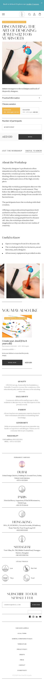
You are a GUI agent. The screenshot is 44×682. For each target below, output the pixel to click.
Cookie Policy (22, 670)
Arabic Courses (32, 4)
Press (22, 660)
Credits (22, 654)
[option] (23, 281)
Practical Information (11, 98)
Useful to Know (33, 151)
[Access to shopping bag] (40, 14)
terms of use (22, 644)
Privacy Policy (22, 649)
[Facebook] (30, 616)
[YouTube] (40, 616)
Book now (12, 362)
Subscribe (36, 604)
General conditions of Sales (22, 638)
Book (30, 137)
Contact (22, 665)
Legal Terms (22, 633)
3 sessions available (8, 349)
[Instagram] (33, 616)
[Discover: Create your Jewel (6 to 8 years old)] (17, 326)
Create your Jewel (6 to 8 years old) (14, 342)
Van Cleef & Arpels (22, 628)
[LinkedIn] (37, 616)
